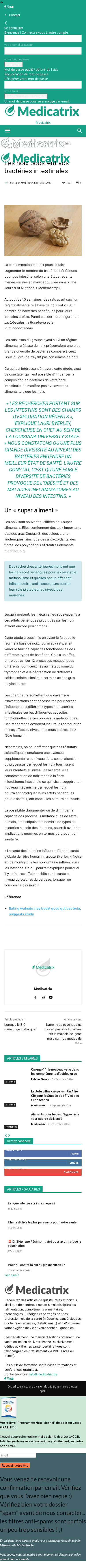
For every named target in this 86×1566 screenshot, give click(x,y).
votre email (11, 91)
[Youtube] (11, 7)
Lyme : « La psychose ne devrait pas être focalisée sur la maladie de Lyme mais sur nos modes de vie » (63, 1034)
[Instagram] (8, 7)
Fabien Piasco (40, 1079)
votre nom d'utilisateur (18, 45)
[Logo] (33, 149)
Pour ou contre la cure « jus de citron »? (36, 1265)
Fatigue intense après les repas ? (32, 1203)
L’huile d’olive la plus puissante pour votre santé (42, 1222)
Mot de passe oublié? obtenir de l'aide (31, 69)
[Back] (5, 23)
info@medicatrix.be (43, 1374)
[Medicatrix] (7, 182)
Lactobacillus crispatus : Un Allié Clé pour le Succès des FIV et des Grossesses (55, 1096)
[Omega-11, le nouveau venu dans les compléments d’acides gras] (16, 1075)
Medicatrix (28, 182)
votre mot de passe (16, 59)
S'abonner (71, 1172)
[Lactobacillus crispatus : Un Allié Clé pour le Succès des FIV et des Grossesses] (16, 1097)
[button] (7, 131)
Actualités (11, 1126)
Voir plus (10, 1275)
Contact (14, 15)
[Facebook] (5, 7)
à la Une (10, 1081)
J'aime (75, 1153)
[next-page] (9, 1135)
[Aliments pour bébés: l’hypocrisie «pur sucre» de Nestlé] (16, 1120)
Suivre (74, 1162)
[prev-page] (5, 1135)
